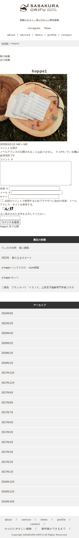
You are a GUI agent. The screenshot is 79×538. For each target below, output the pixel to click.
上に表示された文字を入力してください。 (23, 213)
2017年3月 (7, 452)
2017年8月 (7, 402)
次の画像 (5, 59)
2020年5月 (7, 343)
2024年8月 (7, 313)
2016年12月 (8, 481)
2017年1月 (7, 471)
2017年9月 (7, 392)
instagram (34, 28)
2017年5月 (7, 432)
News (47, 28)
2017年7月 (7, 412)
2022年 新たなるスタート (17, 257)
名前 (4, 188)
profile (52, 34)
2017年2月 (7, 462)
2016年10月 (8, 501)
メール (5, 192)
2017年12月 (8, 372)
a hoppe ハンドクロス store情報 (20, 267)
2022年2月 (7, 323)
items (39, 34)
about (11, 34)
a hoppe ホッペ (10, 277)
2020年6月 (7, 333)
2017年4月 (7, 442)
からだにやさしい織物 (18, 528)
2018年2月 (7, 352)
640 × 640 (21, 144)
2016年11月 (8, 491)
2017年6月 (7, 422)
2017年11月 (8, 382)
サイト (3, 196)
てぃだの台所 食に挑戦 (15, 247)
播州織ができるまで (53, 528)
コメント (6, 159)
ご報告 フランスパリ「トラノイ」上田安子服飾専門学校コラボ (38, 287)
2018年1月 (7, 362)
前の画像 (5, 56)
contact (66, 34)
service (25, 34)
